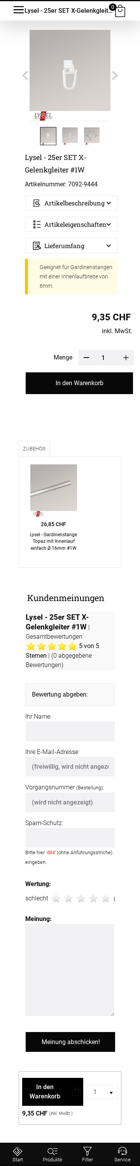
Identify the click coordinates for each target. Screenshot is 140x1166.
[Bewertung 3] (81, 898)
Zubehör (34, 449)
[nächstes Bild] (114, 75)
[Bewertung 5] (105, 898)
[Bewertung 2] (68, 898)
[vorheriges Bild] (25, 75)
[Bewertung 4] (93, 898)
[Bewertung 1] (56, 898)
